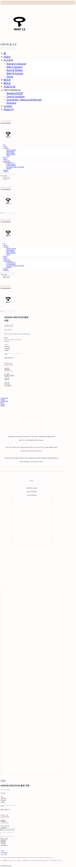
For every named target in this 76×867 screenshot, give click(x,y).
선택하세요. (7, 347)
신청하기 (3, 840)
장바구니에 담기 (4, 822)
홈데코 (7, 83)
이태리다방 (9, 86)
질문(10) (2, 404)
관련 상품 (3, 405)
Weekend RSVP (15, 93)
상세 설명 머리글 (4, 398)
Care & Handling (16, 96)
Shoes (10, 76)
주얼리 (7, 56)
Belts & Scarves (15, 73)
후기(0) (2, 402)
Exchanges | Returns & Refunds (24, 99)
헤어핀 (7, 79)
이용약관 (2, 850)
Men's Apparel (14, 66)
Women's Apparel (16, 63)
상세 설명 (3, 399)
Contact (8, 106)
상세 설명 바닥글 (4, 401)
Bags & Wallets (15, 70)
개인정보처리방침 (4, 852)
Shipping (11, 102)
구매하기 (3, 780)
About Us (9, 109)
